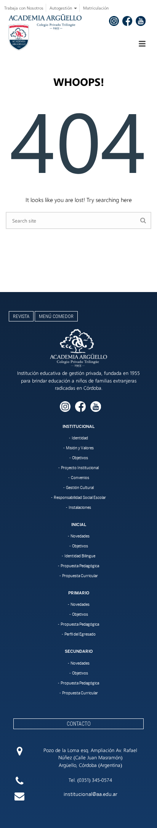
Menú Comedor (56, 316)
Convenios (80, 477)
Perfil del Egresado (80, 634)
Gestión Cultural (80, 487)
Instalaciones (80, 507)
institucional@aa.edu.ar (90, 794)
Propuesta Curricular (80, 575)
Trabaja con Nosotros (23, 8)
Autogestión (61, 8)
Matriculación (96, 8)
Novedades (80, 536)
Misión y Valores (80, 447)
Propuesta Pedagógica (80, 565)
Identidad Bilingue (79, 556)
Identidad (80, 438)
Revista (21, 316)
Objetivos (80, 457)
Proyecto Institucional (80, 467)
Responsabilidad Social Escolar (80, 497)
